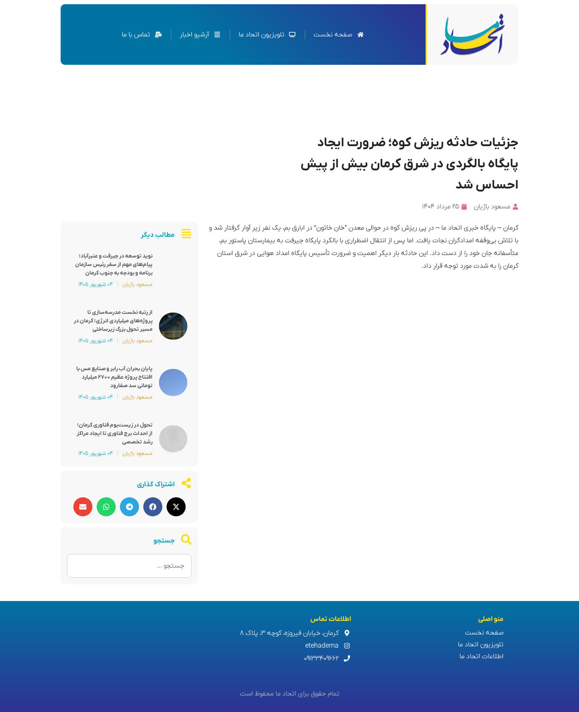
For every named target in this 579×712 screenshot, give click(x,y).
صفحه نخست (484, 633)
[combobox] (129, 566)
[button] (176, 506)
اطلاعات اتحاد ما (481, 656)
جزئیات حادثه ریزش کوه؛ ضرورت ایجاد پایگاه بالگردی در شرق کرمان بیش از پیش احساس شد (409, 164)
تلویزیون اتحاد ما (481, 644)
